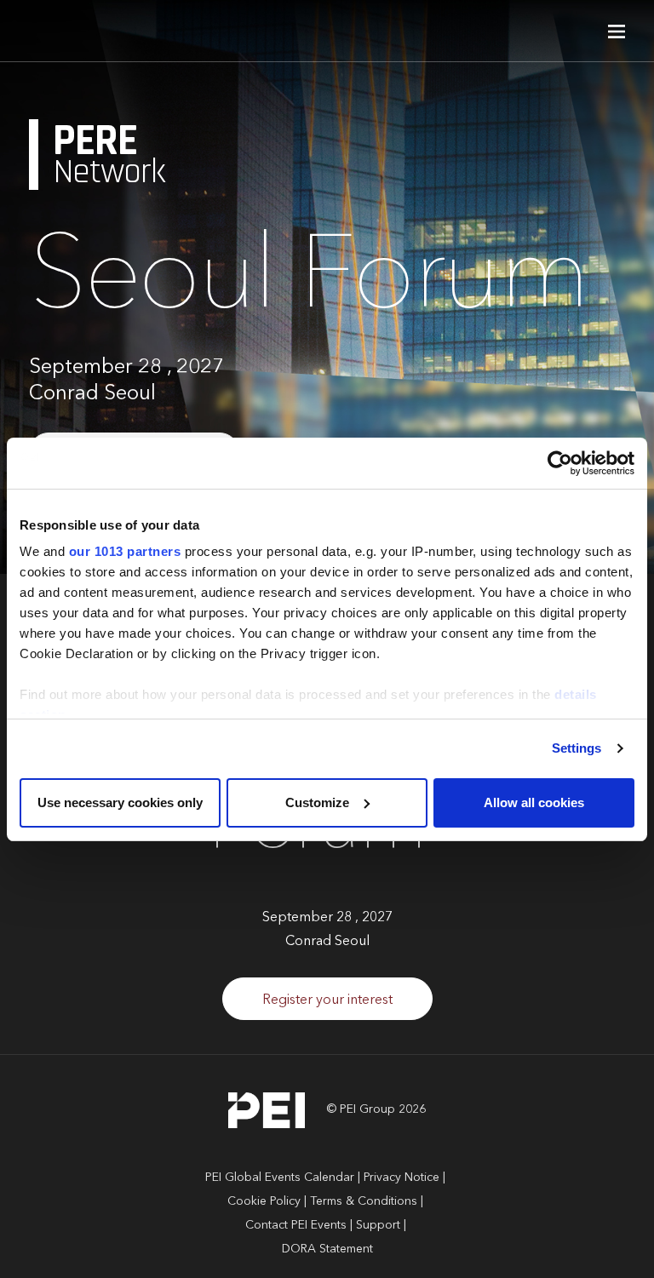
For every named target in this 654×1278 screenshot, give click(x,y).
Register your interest (327, 1000)
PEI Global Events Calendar (279, 1177)
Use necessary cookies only (120, 802)
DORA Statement (327, 1249)
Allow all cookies (534, 802)
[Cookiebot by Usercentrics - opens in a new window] (559, 463)
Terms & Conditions (363, 1201)
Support (378, 1225)
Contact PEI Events (296, 1225)
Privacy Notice (401, 1177)
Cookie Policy (264, 1201)
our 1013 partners (125, 551)
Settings (577, 748)
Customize (317, 802)
